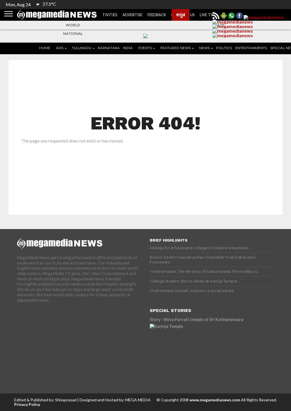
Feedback (156, 14)
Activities (107, 14)
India (128, 48)
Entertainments (251, 48)
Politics (224, 48)
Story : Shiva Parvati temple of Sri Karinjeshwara (196, 319)
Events (145, 48)
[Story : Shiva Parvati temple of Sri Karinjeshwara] (199, 349)
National (73, 34)
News (204, 48)
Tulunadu (82, 48)
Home (44, 48)
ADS (59, 48)
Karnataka (109, 48)
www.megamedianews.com (215, 399)
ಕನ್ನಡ (180, 14)
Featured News (175, 48)
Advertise (132, 14)
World (73, 25)
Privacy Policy (27, 404)
